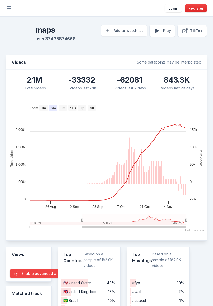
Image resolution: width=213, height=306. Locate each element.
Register (195, 8)
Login (173, 8)
